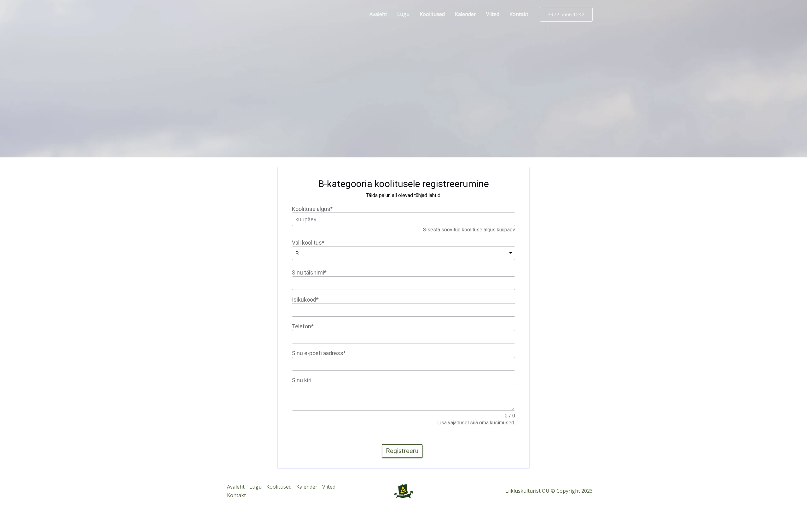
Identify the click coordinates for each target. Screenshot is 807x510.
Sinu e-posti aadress (319, 353)
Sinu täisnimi (309, 272)
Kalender (465, 14)
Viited (492, 14)
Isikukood (305, 299)
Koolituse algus (312, 209)
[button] (566, 14)
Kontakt (518, 14)
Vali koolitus (308, 242)
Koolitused (432, 14)
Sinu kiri (301, 380)
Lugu (403, 14)
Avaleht (378, 14)
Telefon (303, 326)
